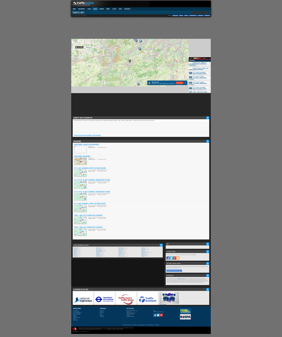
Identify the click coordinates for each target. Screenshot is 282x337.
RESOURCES (127, 9)
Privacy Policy (134, 324)
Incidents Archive (76, 317)
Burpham (75, 249)
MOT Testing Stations (77, 313)
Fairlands (143, 247)
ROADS (89, 9)
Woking (181, 15)
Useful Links (75, 320)
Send (120, 254)
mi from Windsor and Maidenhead (197, 74)
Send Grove (98, 249)
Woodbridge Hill (99, 251)
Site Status (157, 324)
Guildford (175, 15)
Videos (74, 318)
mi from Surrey (198, 78)
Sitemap (101, 311)
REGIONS (102, 9)
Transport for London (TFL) (100, 307)
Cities (74, 15)
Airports (75, 315)
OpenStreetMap (181, 86)
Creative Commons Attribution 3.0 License (124, 327)
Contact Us (102, 310)
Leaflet (175, 86)
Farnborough (193, 15)
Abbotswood (75, 247)
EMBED (108, 9)
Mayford (142, 253)
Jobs (101, 314)
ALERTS (114, 9)
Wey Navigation (99, 250)
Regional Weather (76, 314)
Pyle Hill (120, 250)
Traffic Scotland (141, 307)
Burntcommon (121, 249)
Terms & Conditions (150, 324)
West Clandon (121, 253)
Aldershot (200, 15)
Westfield (143, 250)
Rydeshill (98, 254)
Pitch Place (98, 253)
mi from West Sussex (198, 63)
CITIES (95, 9)
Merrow (74, 253)
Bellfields (75, 252)
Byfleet (186, 15)
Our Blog (102, 316)
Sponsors (102, 315)
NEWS (120, 9)
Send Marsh (143, 249)
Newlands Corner (144, 252)
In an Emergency (76, 311)
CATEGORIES (75, 310)
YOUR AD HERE (162, 304)
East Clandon (144, 254)
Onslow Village (122, 256)
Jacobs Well (75, 250)
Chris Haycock (104, 329)
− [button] (73, 43)
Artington (143, 256)
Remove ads (179, 82)
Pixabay (87, 331)
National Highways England (78, 307)
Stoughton (75, 256)
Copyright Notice (141, 324)
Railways (75, 316)
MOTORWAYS (81, 9)
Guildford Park (99, 256)
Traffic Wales (119, 307)
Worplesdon (121, 247)
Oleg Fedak (81, 331)
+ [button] (73, 41)
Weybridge (207, 15)
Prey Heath (121, 251)
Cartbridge (143, 251)
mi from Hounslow (198, 69)
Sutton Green (98, 247)
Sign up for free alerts (174, 270)
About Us (102, 313)
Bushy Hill (75, 254)
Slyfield (74, 251)
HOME (74, 9)
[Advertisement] (184, 4)
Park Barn (121, 252)
